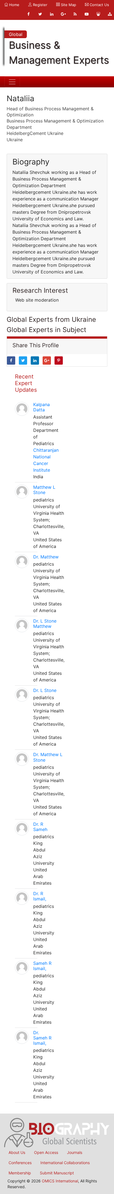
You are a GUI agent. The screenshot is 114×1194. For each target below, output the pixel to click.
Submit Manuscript (57, 1173)
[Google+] (63, 14)
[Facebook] (28, 14)
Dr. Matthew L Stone (48, 757)
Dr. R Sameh (40, 826)
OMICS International (60, 1181)
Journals (74, 1152)
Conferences (20, 1162)
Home (13, 4)
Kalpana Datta (41, 407)
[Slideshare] (98, 14)
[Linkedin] (52, 14)
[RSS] (75, 14)
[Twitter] (40, 14)
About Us (17, 1152)
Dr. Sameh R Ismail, (42, 1038)
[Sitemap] (110, 14)
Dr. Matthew (46, 557)
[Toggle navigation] (12, 81)
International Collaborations (65, 1162)
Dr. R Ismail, (39, 896)
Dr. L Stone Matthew (44, 623)
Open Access (46, 1152)
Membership (20, 1173)
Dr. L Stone (44, 690)
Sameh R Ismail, (42, 965)
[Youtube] (86, 14)
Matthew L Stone (44, 489)
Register (39, 4)
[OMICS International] (57, 1132)
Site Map (68, 4)
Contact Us (99, 4)
